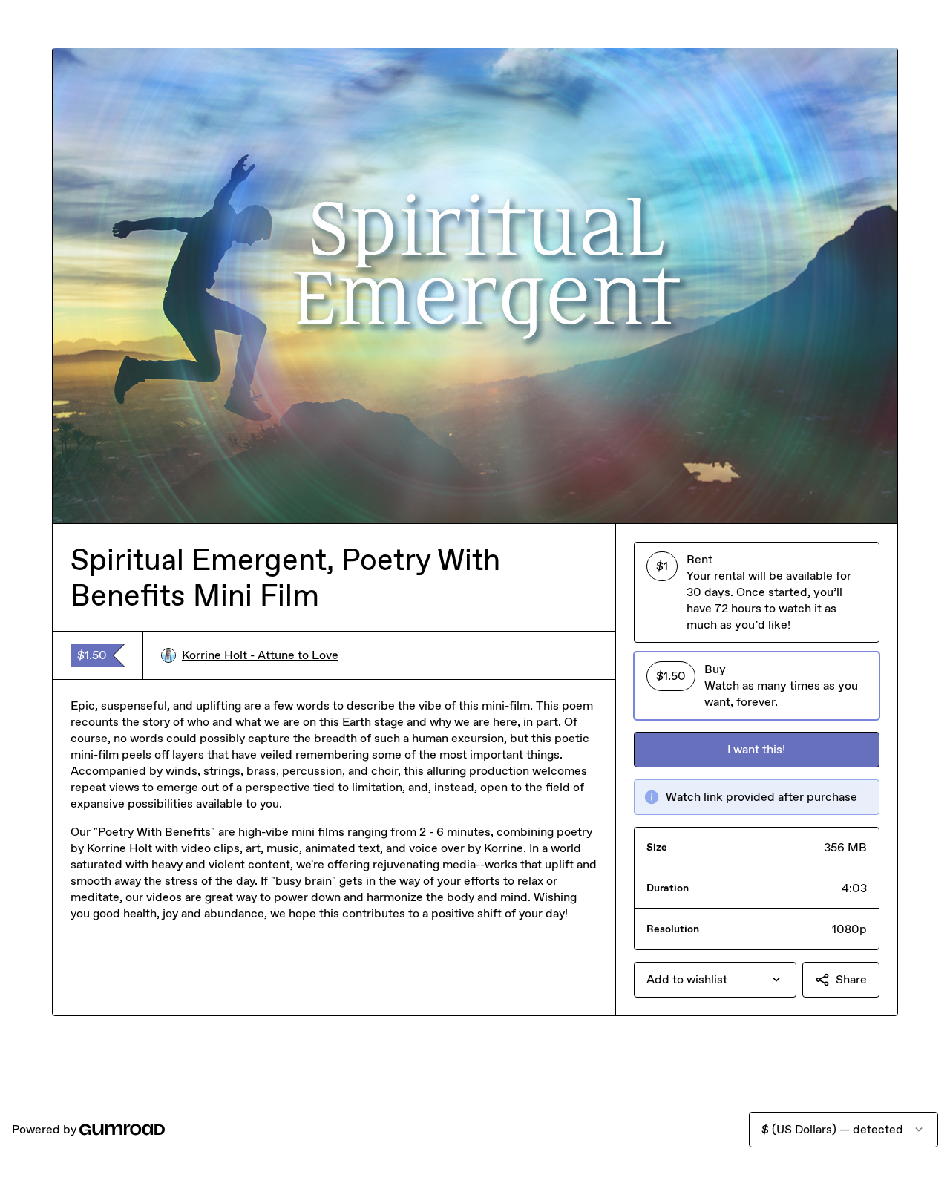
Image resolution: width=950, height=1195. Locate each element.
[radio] (756, 592)
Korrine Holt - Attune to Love (260, 655)
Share (851, 979)
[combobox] (715, 980)
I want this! (756, 749)
